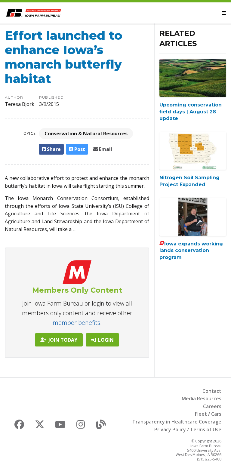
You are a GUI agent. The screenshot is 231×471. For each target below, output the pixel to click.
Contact (211, 391)
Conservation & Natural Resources (86, 133)
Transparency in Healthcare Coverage (176, 421)
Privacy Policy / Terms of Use (187, 429)
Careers (212, 406)
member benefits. (77, 323)
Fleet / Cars (208, 414)
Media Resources (201, 398)
